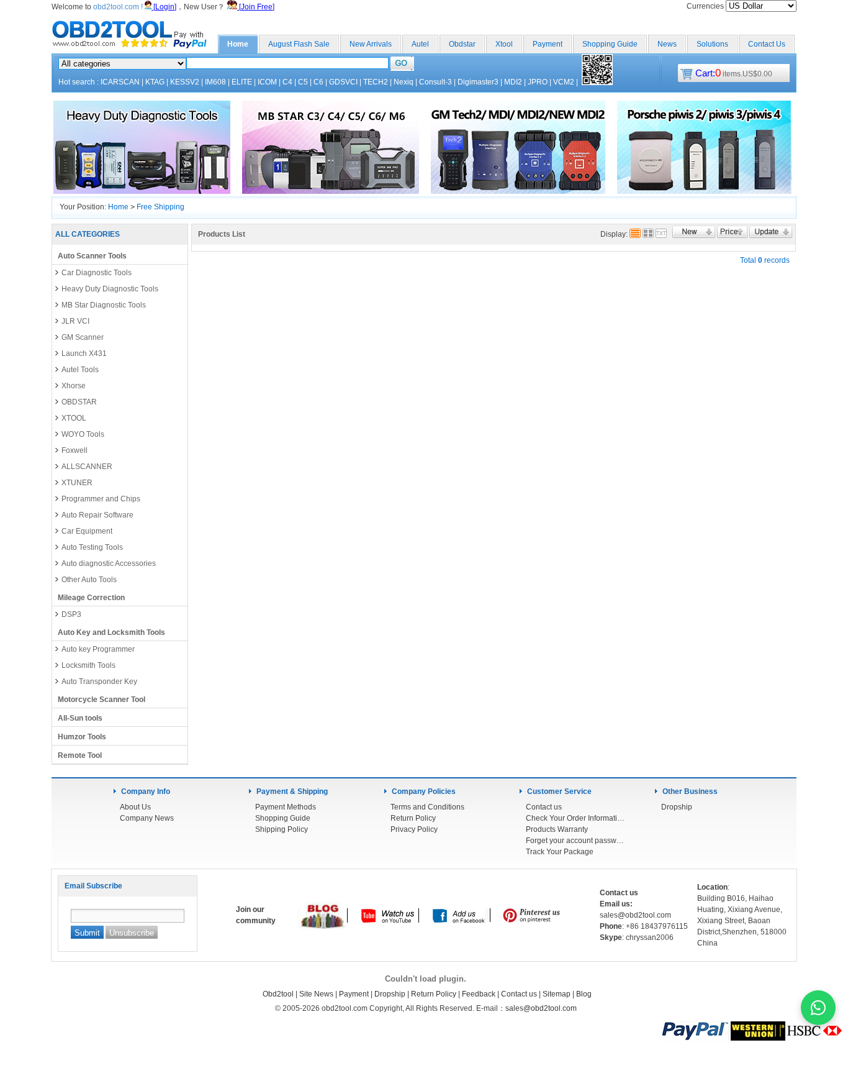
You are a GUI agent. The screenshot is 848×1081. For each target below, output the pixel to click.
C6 (318, 82)
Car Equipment (86, 531)
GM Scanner (82, 337)
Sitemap (557, 994)
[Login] (163, 6)
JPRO (538, 82)
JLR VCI (75, 321)
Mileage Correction (91, 597)
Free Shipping (160, 207)
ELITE (242, 82)
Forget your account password (575, 840)
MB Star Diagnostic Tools (103, 305)
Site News (316, 994)
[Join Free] (255, 6)
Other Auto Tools (89, 579)
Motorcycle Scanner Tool (101, 699)
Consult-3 (435, 82)
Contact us (544, 807)
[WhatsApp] (818, 1007)
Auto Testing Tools (92, 547)
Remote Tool (80, 755)
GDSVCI (343, 82)
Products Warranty (557, 829)
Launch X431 (84, 353)
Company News (147, 818)
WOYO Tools (82, 434)
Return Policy (413, 818)
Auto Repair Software (97, 515)
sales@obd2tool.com (541, 1008)
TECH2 (375, 82)
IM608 (215, 82)
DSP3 (71, 614)
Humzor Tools (82, 736)
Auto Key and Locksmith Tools (111, 632)
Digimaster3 (478, 82)
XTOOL (73, 418)
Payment (547, 44)
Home (237, 44)
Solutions (712, 44)
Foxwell (74, 450)
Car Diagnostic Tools (96, 272)
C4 (287, 82)
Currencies (706, 6)
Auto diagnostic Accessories (108, 563)
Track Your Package (559, 851)
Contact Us (766, 44)
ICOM (267, 82)
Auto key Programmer (98, 649)
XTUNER (76, 482)
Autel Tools (80, 369)
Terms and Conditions (427, 807)
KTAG (155, 82)
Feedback (478, 994)
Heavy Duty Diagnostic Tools (109, 289)
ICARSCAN (120, 82)
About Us (135, 807)
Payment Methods (285, 807)
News (667, 44)
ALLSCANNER (86, 466)
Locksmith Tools (88, 665)
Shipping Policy (281, 829)
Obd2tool (278, 994)
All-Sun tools (80, 718)
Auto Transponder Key (99, 681)
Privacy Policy (414, 829)
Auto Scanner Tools (92, 256)
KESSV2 (184, 82)
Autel (420, 44)
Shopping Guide (610, 44)
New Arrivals (371, 44)
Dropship (676, 807)
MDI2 (513, 82)
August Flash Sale (299, 44)
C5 (303, 82)
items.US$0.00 (733, 74)
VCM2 (563, 82)
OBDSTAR (79, 402)
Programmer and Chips (100, 499)
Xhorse (73, 385)
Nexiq (403, 82)
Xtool (504, 44)
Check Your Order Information (575, 818)
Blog (584, 994)
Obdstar (462, 44)
